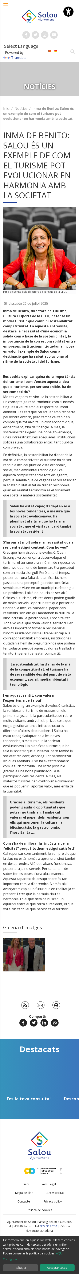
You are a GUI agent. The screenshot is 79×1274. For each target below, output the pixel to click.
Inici (6, 108)
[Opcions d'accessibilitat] (68, 11)
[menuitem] (49, 51)
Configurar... (11, 1259)
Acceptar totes (57, 1268)
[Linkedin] (44, 1023)
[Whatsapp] (55, 1023)
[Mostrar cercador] (72, 51)
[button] (5, 5)
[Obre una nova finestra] (26, 35)
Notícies (21, 108)
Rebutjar (20, 1268)
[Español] (55, 51)
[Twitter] (33, 1023)
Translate (19, 57)
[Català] (49, 51)
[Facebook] (23, 1023)
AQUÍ (59, 1253)
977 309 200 (48, 1226)
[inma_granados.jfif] (24, 954)
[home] (39, 15)
